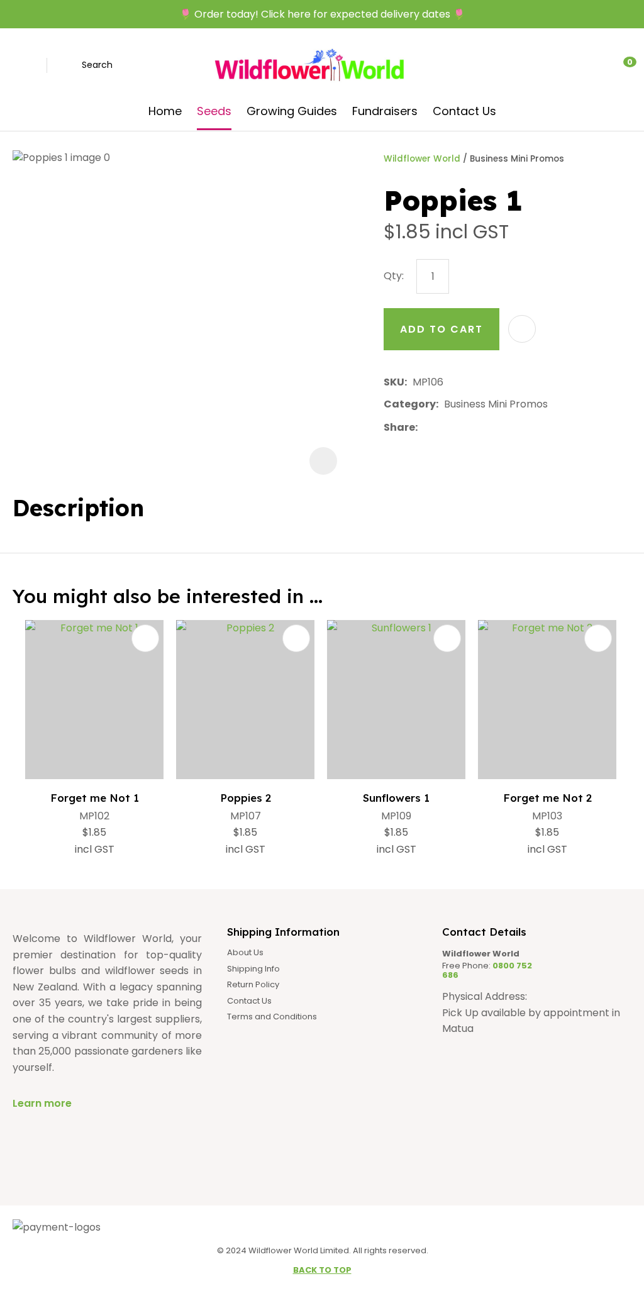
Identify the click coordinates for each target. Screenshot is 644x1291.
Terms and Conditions (272, 1017)
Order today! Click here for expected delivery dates (322, 14)
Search (97, 64)
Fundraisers (385, 111)
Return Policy (253, 985)
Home (165, 111)
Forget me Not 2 (547, 797)
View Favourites (593, 65)
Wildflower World (422, 159)
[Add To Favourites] (522, 329)
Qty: (394, 276)
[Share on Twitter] (442, 427)
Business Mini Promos (517, 159)
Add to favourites (145, 638)
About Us (245, 953)
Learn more (42, 1103)
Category (410, 404)
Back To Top (322, 1270)
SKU (394, 382)
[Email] (462, 427)
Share (399, 427)
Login (567, 65)
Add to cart (441, 329)
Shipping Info (253, 969)
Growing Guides (292, 111)
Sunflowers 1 (396, 797)
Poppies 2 (245, 797)
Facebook (20, 65)
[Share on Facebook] (425, 427)
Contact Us (464, 111)
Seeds (214, 111)
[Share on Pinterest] (481, 427)
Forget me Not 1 (94, 797)
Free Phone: (487, 970)
